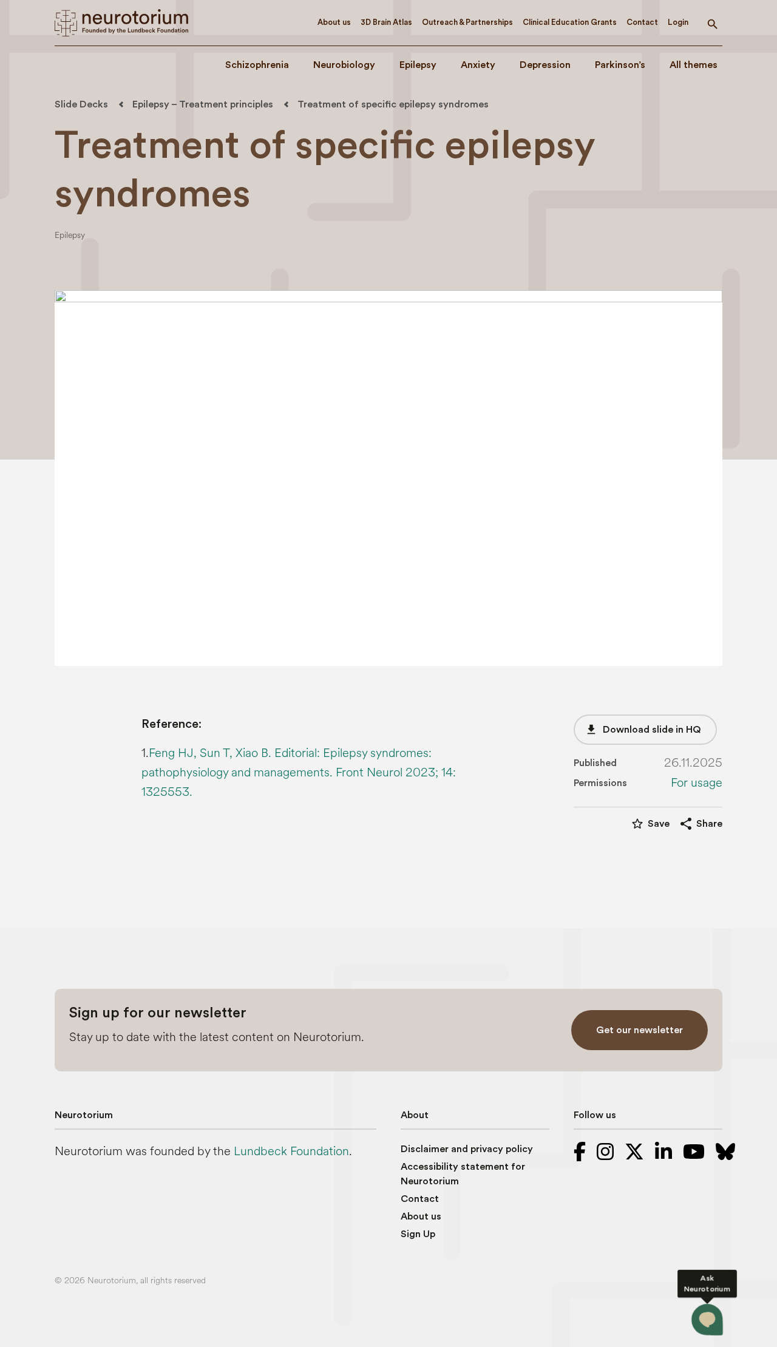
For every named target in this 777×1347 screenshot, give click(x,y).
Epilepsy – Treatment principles (202, 104)
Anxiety (478, 65)
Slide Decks (81, 104)
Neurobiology (344, 65)
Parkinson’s (620, 65)
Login (678, 22)
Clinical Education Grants (570, 22)
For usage (696, 783)
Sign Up (418, 1234)
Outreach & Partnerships (467, 22)
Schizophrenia (257, 65)
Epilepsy (417, 65)
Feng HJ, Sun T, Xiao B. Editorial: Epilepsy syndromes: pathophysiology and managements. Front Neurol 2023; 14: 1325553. (298, 772)
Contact (642, 22)
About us (334, 22)
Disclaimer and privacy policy (467, 1149)
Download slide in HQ (643, 729)
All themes (694, 65)
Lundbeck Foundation (291, 1151)
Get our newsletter (639, 1030)
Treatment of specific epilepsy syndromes (393, 104)
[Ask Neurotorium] (707, 1319)
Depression (545, 65)
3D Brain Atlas (386, 22)
